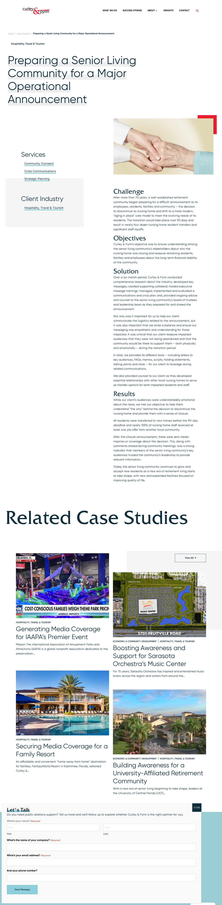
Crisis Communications (40, 171)
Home (11, 33)
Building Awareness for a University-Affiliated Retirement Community (158, 773)
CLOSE (197, 807)
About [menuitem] (151, 10)
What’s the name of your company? (33, 840)
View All (189, 558)
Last (105, 833)
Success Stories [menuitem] (132, 10)
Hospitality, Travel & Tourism (28, 43)
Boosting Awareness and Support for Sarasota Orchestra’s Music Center (149, 656)
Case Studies (23, 33)
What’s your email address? (28, 855)
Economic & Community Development (135, 641)
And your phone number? (22, 870)
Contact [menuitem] (184, 10)
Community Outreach (39, 163)
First (9, 833)
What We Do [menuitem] (110, 10)
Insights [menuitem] (168, 10)
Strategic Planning (37, 178)
